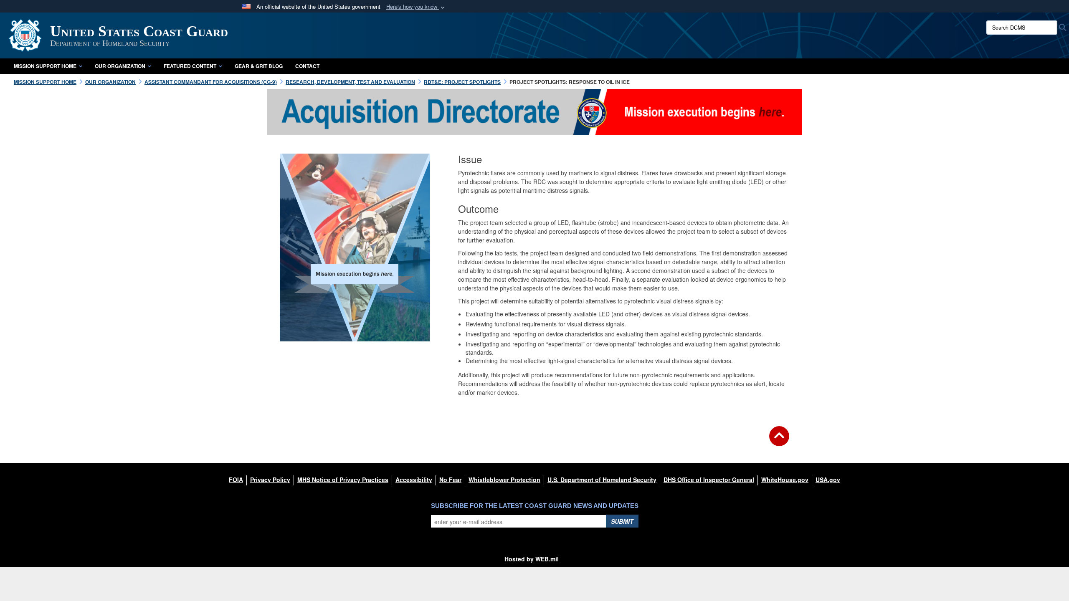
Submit (622, 521)
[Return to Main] (779, 441)
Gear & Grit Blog (259, 66)
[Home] (534, 111)
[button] (416, 7)
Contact (307, 66)
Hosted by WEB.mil (531, 559)
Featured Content (190, 66)
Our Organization (120, 66)
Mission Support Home (45, 66)
